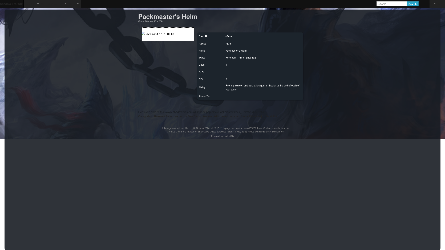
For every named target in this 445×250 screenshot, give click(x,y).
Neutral (179, 116)
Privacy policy (240, 131)
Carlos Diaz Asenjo (252, 116)
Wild (216, 116)
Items (224, 116)
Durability (271, 116)
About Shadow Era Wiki (260, 131)
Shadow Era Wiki (11, 4)
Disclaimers (278, 131)
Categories (145, 116)
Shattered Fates (163, 116)
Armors (234, 116)
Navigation (29, 4)
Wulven (207, 116)
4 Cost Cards (193, 116)
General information (52, 4)
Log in (441, 4)
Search (412, 4)
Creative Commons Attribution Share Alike (188, 131)
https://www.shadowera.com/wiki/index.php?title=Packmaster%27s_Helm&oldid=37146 (211, 112)
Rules (72, 4)
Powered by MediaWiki (222, 136)
